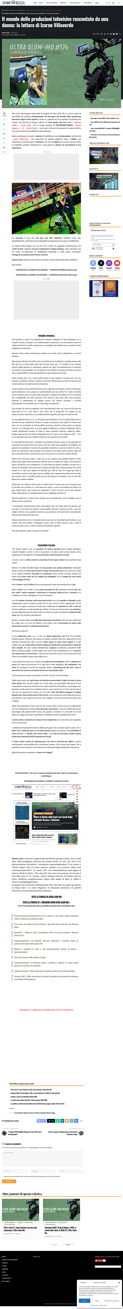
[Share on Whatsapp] (107, 33)
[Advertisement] (46, 166)
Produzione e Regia (23, 13)
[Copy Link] (4, 143)
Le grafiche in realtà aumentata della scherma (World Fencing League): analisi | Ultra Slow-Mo (37, 1103)
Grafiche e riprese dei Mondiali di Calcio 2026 (24, 1096)
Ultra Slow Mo (54, 13)
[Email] (113, 33)
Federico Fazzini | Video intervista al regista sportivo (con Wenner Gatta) (44, 971)
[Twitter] (101, 265)
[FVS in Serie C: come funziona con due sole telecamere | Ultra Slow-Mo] (20, 1210)
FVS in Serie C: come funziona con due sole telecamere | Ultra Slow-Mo (31, 1089)
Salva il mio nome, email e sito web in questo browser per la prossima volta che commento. (32, 1176)
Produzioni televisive (45, 1113)
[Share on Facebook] (102, 33)
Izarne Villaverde (20, 139)
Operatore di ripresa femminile (32, 1113)
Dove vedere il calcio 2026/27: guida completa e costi (105, 118)
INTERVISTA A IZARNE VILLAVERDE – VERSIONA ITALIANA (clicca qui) (46, 275)
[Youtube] (117, 265)
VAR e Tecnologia (10, 1224)
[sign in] (107, 3)
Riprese (20, 1222)
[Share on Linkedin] (110, 33)
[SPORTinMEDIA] (13, 3)
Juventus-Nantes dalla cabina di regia (30, 957)
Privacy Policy (103, 1305)
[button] (119, 1282)
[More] (119, 33)
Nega (97, 1301)
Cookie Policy (94, 1305)
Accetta (84, 1301)
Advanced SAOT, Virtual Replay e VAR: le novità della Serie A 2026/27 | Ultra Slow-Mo (35, 1093)
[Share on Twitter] (104, 33)
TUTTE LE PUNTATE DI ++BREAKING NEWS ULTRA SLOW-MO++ (46, 902)
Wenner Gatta (5, 32)
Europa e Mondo (9, 13)
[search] (110, 2)
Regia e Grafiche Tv (39, 13)
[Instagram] (109, 265)
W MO (59, 896)
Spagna (53, 1113)
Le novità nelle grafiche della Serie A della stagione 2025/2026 (29, 1100)
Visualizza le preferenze (112, 1301)
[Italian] (97, 3)
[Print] (116, 33)
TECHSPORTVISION (64, 125)
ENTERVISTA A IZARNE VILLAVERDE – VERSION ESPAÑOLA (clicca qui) (46, 270)
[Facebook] (93, 265)
